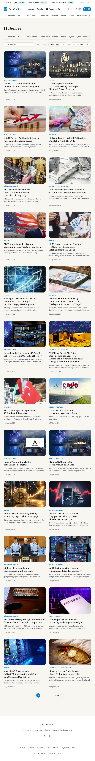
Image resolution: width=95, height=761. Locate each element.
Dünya (63, 15)
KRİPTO (21, 15)
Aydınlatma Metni (68, 748)
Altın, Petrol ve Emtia (49, 15)
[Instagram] (50, 736)
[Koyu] (76, 9)
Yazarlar (40, 9)
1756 (57, 695)
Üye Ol (87, 9)
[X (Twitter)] (45, 736)
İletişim (31, 748)
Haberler (30, 9)
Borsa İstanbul (32, 15)
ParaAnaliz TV (54, 9)
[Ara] (68, 9)
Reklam (40, 748)
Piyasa (71, 15)
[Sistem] (79, 9)
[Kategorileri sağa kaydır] (89, 15)
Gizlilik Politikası (53, 748)
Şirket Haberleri (83, 15)
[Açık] (73, 9)
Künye (22, 748)
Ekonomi (11, 15)
